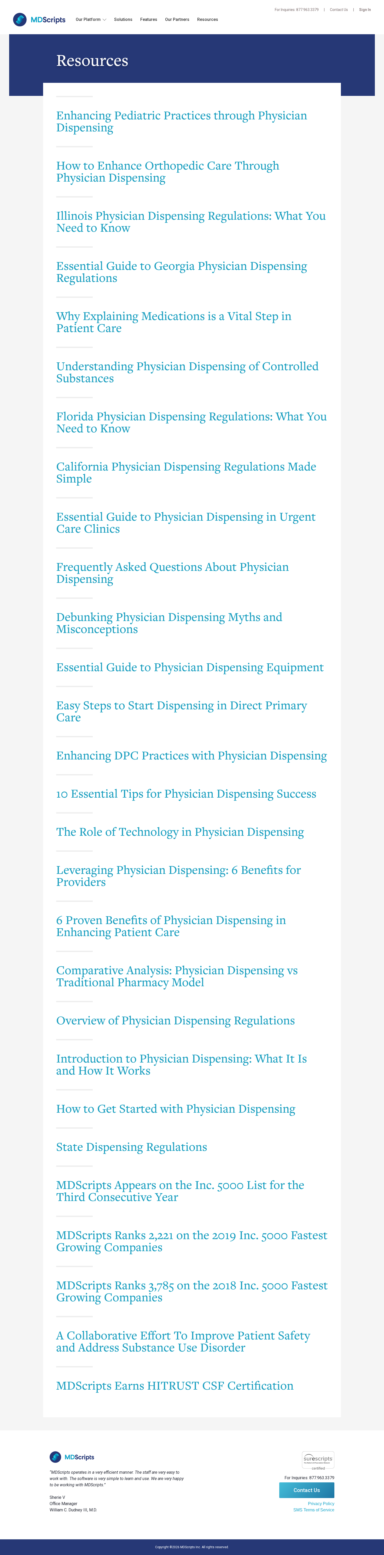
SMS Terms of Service (313, 1510)
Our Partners (177, 19)
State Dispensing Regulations (131, 1146)
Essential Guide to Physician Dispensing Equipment (190, 667)
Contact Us (339, 10)
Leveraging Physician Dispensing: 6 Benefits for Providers (178, 875)
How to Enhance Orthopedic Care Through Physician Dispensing (167, 171)
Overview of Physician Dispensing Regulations (175, 1020)
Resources (207, 19)
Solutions (123, 19)
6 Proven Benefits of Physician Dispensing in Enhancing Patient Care (171, 925)
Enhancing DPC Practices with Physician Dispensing (191, 755)
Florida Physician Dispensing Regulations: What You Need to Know (191, 422)
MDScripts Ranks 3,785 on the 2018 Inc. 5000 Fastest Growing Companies (192, 1291)
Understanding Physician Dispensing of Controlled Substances (187, 372)
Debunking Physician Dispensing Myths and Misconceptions (169, 622)
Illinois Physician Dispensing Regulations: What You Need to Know (191, 221)
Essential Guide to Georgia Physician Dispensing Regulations (181, 271)
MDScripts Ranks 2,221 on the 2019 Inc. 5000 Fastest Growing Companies (192, 1241)
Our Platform (88, 19)
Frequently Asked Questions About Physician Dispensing (172, 572)
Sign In (365, 10)
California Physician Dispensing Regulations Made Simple (186, 472)
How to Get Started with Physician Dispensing (175, 1108)
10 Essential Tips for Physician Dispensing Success (186, 793)
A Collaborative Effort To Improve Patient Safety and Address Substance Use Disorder (183, 1341)
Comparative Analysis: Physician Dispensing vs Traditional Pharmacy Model (177, 976)
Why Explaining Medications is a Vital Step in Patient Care (174, 321)
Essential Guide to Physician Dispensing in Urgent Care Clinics (186, 522)
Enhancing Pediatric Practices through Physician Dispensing (181, 121)
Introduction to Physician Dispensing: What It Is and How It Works (181, 1064)
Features (148, 19)
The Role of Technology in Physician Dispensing (180, 831)
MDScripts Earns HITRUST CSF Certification (175, 1385)
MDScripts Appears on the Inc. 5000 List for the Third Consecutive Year (180, 1190)
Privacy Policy (321, 1503)
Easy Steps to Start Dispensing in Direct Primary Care (181, 711)
